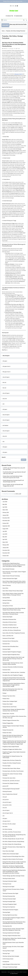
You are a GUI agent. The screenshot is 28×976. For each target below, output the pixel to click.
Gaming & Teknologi (7, 600)
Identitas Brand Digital (7, 616)
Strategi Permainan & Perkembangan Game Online (13, 856)
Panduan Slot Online (7, 732)
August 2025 (5, 528)
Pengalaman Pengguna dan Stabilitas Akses (12, 749)
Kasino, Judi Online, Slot (8, 635)
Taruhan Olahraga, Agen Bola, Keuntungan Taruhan (13, 875)
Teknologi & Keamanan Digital (9, 898)
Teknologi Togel (6, 953)
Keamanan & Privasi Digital (8, 638)
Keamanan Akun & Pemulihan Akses (10, 646)
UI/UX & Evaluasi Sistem (8, 958)
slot (3, 404)
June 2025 (5, 534)
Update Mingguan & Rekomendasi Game (11, 964)
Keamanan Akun (6, 643)
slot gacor (5, 361)
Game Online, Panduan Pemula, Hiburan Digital (13, 590)
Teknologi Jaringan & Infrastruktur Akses (11, 935)
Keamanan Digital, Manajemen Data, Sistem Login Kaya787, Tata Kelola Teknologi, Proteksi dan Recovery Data (13, 659)
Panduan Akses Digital (7, 704)
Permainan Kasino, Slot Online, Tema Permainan (13, 771)
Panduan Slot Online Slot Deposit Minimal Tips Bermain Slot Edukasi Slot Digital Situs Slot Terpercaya (13, 737)
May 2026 (5, 504)
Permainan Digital (6, 765)
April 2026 (5, 507)
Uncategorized (6, 961)
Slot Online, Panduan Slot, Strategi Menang (12, 844)
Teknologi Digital (6, 912)
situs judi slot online (7, 805)
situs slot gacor (6, 377)
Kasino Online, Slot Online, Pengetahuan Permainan (14, 633)
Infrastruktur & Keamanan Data (9, 619)
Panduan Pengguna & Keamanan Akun (11, 720)
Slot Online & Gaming (7, 829)
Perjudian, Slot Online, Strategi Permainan (12, 763)
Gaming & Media (6, 597)
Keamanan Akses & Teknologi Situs (10, 641)
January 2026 (5, 515)
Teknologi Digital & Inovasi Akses (10, 915)
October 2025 (5, 523)
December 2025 (6, 517)
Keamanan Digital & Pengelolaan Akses (11, 654)
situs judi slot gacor (7, 802)
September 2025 (6, 526)
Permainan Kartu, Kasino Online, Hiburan (11, 768)
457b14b (5, 48)
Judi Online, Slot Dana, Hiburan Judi (10, 627)
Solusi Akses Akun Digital (8, 851)
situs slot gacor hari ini (8, 813)
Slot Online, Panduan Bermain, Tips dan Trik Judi (13, 838)
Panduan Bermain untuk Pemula (9, 706)
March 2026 (5, 509)
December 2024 (6, 550)
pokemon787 (5, 786)
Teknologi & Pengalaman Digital (9, 904)
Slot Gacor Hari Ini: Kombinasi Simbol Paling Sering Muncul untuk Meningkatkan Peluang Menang (14, 44)
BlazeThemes (15, 973)
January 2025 (5, 547)
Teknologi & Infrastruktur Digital (9, 881)
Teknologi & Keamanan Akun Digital (10, 893)
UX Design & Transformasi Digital (10, 967)
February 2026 (6, 512)
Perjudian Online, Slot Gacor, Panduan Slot (12, 760)
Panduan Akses (6, 698)
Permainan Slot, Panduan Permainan (10, 783)
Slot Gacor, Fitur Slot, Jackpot (9, 823)
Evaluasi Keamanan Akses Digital (10, 578)
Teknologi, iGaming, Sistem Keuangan (11, 956)
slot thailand (5, 425)
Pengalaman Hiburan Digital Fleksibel (11, 746)
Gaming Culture (6, 603)
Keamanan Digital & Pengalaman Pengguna (12, 651)
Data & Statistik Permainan (8, 569)
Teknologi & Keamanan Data (9, 896)
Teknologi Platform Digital (8, 950)
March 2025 (5, 542)
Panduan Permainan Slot (8, 730)
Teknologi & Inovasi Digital (8, 886)
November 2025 (6, 520)
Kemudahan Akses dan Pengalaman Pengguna (13, 675)
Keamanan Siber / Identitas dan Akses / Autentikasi (14, 672)
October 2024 (5, 555)
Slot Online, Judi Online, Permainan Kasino (12, 832)
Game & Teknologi (7, 585)
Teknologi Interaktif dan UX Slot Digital (11, 933)
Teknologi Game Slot (7, 926)
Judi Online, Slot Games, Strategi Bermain (12, 630)
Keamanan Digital (6, 649)
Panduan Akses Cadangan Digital (10, 701)
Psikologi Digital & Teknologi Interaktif (11, 788)
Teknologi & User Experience (9, 907)
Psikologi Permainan (7, 791)
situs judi (5, 797)
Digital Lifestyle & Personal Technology (11, 575)
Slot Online (5, 826)
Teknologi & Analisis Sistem (9, 878)
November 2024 (6, 553)
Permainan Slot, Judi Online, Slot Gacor (11, 780)
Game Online (5, 588)
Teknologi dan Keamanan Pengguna (10, 909)
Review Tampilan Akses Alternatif (10, 794)
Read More (4, 350)
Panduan (4, 693)
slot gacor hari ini (18, 74)
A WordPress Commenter (8, 493)
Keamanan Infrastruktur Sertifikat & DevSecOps (13, 667)
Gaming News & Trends (8, 605)
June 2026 (5, 501)
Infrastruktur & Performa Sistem (9, 622)
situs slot (5, 398)
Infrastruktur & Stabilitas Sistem (10, 624)
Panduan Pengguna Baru (8, 723)
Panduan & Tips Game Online (9, 696)
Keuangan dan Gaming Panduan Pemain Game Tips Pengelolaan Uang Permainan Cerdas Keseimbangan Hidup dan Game (14, 679)
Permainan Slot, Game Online (9, 778)
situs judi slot (6, 799)
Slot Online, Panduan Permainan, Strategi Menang (13, 841)
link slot (4, 382)
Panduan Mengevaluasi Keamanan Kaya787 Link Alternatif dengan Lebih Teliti (13, 1)
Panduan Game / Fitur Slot (8, 713)
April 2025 (5, 539)
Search (3, 457)
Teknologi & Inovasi (7, 883)
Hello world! (18, 493)
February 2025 (6, 544)
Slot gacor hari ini (6, 371)
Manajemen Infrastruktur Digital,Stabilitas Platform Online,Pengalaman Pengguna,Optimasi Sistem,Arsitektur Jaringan (14, 685)
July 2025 (5, 531)
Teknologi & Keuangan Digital (9, 901)
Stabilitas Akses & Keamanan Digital (10, 853)
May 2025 (5, 536)
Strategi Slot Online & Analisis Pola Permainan (13, 859)
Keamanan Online (6, 669)
